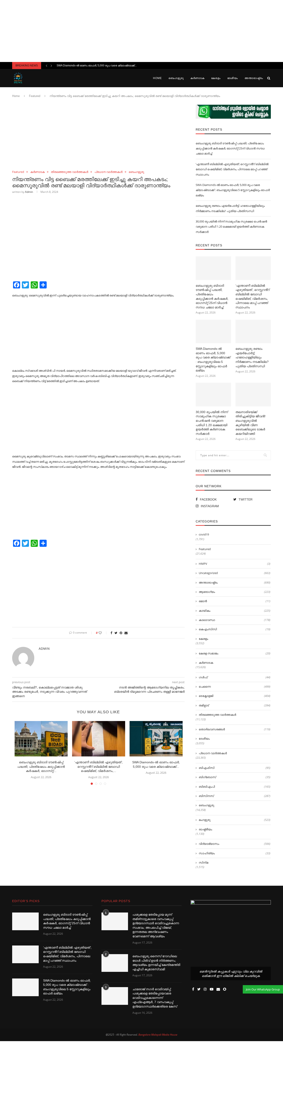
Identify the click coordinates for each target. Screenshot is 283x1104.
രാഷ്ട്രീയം (205, 829)
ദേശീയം (232, 78)
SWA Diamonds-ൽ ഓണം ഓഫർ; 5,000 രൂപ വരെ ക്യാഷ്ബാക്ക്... (97, 65)
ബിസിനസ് (234, 796)
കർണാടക (197, 78)
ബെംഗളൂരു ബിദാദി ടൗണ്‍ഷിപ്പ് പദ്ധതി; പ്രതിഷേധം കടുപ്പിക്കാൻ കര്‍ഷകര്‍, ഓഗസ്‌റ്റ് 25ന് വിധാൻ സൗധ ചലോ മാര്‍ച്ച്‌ (230, 148)
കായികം (234, 611)
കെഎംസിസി (234, 629)
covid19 (204, 534)
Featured (34, 96)
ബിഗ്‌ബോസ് (234, 777)
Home (157, 78)
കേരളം (216, 78)
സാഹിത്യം (234, 853)
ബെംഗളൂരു (176, 78)
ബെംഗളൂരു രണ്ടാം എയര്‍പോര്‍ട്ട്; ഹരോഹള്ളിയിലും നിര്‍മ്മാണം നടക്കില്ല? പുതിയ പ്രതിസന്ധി (252, 357)
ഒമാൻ (234, 601)
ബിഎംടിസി (234, 768)
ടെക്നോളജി (234, 696)
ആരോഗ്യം (234, 592)
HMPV (234, 564)
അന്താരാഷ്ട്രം (254, 78)
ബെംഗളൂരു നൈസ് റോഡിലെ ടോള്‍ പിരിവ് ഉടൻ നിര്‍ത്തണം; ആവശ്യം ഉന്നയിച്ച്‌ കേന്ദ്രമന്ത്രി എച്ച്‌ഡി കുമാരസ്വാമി (156, 962)
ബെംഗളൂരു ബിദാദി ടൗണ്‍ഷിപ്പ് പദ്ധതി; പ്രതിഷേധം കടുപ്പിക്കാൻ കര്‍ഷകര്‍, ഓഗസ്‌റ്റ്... (41, 766)
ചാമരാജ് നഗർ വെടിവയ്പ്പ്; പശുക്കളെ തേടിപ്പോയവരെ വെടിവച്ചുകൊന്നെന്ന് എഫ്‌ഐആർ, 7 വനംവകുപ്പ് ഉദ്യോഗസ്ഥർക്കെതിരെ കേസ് (154, 997)
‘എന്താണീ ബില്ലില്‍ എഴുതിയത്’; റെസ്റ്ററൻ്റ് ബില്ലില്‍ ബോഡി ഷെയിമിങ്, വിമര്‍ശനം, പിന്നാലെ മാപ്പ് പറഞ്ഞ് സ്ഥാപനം (232, 169)
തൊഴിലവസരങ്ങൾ (234, 729)
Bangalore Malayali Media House (157, 1034)
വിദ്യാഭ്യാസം (234, 844)
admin (29, 192)
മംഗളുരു (234, 820)
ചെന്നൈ (234, 686)
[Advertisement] (141, 31)
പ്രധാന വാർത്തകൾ (108, 172)
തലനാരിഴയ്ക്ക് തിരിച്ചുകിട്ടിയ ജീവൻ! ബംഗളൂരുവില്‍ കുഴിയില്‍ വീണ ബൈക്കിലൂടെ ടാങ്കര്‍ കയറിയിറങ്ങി (250, 422)
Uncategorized (234, 573)
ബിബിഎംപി (234, 787)
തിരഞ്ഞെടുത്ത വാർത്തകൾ (69, 172)
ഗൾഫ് (234, 677)
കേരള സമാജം (234, 653)
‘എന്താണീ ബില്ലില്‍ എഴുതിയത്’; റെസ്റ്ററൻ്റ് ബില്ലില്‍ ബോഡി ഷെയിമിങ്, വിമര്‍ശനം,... (98, 766)
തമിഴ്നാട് (234, 705)
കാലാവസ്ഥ (234, 620)
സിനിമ (203, 862)
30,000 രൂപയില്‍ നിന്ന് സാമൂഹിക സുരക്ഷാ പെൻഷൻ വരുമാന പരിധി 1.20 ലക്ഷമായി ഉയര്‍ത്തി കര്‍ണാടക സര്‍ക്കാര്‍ (231, 226)
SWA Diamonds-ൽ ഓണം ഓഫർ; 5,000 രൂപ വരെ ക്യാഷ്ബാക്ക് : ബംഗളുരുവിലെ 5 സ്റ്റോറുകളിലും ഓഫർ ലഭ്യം (233, 190)
